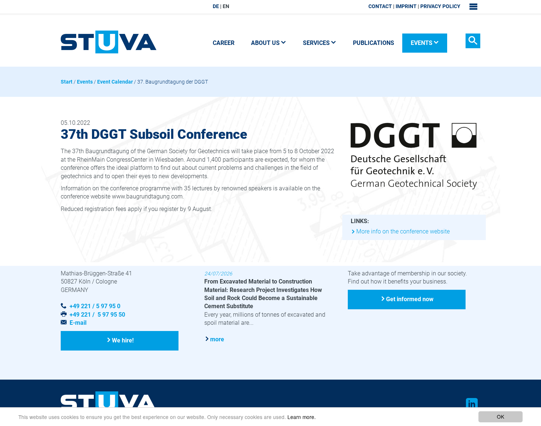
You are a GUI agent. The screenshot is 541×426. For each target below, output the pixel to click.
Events (85, 82)
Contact (380, 6)
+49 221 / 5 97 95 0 (95, 306)
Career (223, 42)
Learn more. (301, 416)
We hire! (123, 340)
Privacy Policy (440, 6)
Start (67, 82)
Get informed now (410, 299)
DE (216, 6)
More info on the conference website (403, 231)
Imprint (406, 6)
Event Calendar (115, 82)
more (217, 339)
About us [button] (265, 42)
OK (500, 416)
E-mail (78, 322)
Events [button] (421, 42)
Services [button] (316, 42)
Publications (373, 42)
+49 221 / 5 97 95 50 (97, 314)
